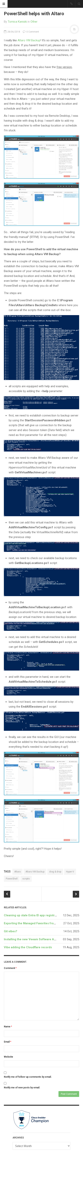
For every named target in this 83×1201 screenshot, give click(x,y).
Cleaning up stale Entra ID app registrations (33, 915)
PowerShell (12, 878)
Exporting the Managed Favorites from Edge (34, 923)
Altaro (17, 871)
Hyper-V (70, 871)
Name (8, 1026)
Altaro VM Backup (29, 40)
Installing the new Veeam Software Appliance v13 (37, 939)
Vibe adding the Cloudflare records (28, 947)
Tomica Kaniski (17, 21)
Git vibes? (10, 931)
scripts (26, 878)
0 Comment (32, 31)
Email (7, 1041)
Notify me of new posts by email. (22, 1087)
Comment (10, 968)
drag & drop (55, 871)
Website (8, 1056)
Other (33, 21)
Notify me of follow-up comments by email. (28, 1077)
